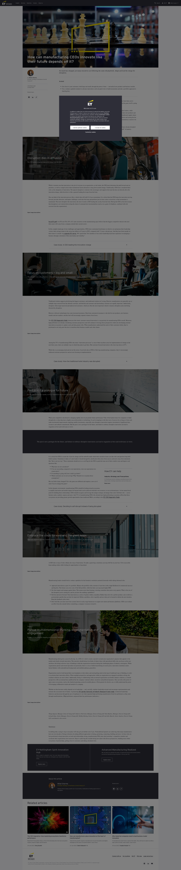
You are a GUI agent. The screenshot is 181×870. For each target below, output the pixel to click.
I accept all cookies (100, 127)
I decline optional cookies (80, 127)
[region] (90, 118)
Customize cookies (90, 132)
